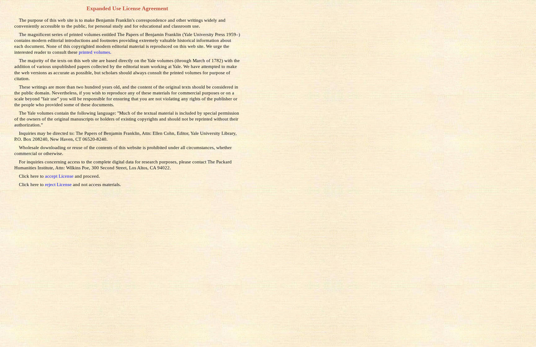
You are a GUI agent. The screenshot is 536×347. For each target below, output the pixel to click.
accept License (60, 176)
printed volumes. (95, 52)
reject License (59, 184)
